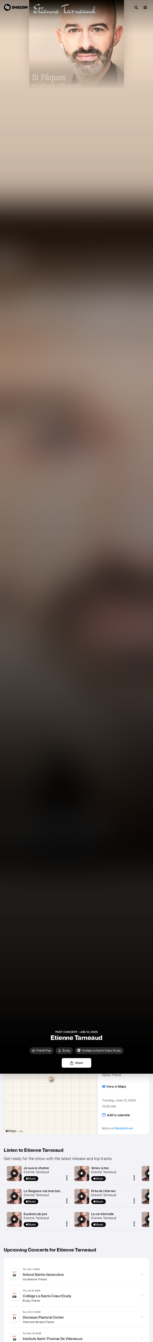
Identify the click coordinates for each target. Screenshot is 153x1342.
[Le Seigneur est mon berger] (14, 1196)
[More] (66, 1178)
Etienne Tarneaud (36, 1172)
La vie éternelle (102, 1214)
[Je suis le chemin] (14, 1173)
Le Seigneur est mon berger (44, 1191)
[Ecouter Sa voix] (149, 1219)
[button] (145, 7)
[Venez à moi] (82, 1173)
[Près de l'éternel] (82, 1196)
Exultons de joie (35, 1214)
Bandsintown (124, 1128)
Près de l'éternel (103, 1191)
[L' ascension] (149, 1173)
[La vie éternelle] (82, 1219)
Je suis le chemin (36, 1168)
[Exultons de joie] (14, 1219)
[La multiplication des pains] (149, 1196)
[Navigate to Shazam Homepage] (16, 7)
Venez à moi (100, 1168)
